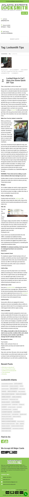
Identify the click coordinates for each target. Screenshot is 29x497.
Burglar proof (5, 386)
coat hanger (18, 198)
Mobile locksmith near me (9, 421)
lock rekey (19, 407)
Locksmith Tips (5, 73)
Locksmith (15, 409)
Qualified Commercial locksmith (9, 370)
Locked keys (14, 404)
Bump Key (4, 374)
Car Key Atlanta (5, 388)
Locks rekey (17, 412)
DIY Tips (4, 71)
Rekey (17, 423)
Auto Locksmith (14, 69)
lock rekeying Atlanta (6, 409)
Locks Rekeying (15, 414)
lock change (15, 402)
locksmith (13, 110)
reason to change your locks (8, 423)
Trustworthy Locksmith (18, 428)
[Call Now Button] (26, 494)
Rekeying (22, 423)
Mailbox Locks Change (6, 416)
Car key (21, 386)
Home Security (5, 399)
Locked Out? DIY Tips (12, 71)
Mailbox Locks (23, 414)
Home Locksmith (16, 396)
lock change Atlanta (6, 404)
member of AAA (11, 287)
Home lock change (21, 394)
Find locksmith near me (8, 394)
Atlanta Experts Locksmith (9, 490)
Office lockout (20, 421)
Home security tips (14, 399)
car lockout (24, 69)
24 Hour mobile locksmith (7, 383)
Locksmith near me (7, 412)
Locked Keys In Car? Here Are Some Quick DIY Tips (15, 80)
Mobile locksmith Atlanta (7, 418)
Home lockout (6, 397)
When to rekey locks (6, 430)
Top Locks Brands (6, 372)
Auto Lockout (18, 383)
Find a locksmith (12, 391)
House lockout (6, 402)
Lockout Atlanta (11, 407)
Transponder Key (6, 428)
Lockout (20, 71)
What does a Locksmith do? (8, 367)
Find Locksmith (21, 391)
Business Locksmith (14, 386)
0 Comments (15, 73)
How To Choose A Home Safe (8, 369)
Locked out (21, 404)
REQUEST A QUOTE (14, 39)
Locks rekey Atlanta (6, 414)
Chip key (4, 391)
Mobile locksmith (16, 416)
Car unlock (21, 388)
